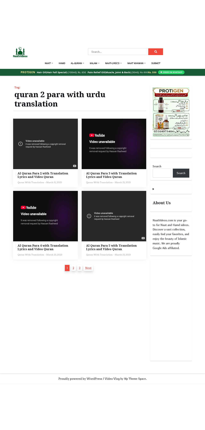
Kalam (93, 63)
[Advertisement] (96, 22)
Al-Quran (76, 63)
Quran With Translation (31, 182)
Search (157, 166)
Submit (155, 63)
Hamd (62, 63)
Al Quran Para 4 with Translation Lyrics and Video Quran (43, 247)
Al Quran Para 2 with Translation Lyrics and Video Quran (43, 175)
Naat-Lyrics (112, 63)
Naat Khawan (135, 63)
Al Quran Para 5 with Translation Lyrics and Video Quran (111, 247)
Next (88, 268)
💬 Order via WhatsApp (171, 72)
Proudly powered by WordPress (80, 378)
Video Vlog (112, 378)
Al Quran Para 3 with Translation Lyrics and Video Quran (111, 175)
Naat (48, 63)
